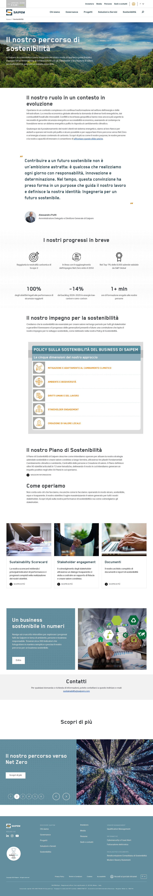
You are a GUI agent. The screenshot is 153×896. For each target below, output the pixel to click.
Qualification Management (118, 829)
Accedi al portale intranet (125, 877)
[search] (143, 12)
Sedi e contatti (120, 4)
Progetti (88, 12)
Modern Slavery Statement (119, 860)
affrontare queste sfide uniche (88, 139)
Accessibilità (101, 876)
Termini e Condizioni (75, 876)
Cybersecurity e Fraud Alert (119, 840)
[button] (56, 796)
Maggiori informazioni (41, 475)
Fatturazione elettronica (117, 844)
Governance (72, 12)
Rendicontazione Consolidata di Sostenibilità (127, 856)
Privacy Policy (59, 876)
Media (99, 4)
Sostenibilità (129, 12)
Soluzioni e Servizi (107, 12)
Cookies (89, 876)
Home (8, 19)
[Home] (16, 12)
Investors (89, 4)
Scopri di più (19, 584)
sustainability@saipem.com (76, 691)
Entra (18, 660)
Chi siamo (55, 12)
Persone (108, 4)
